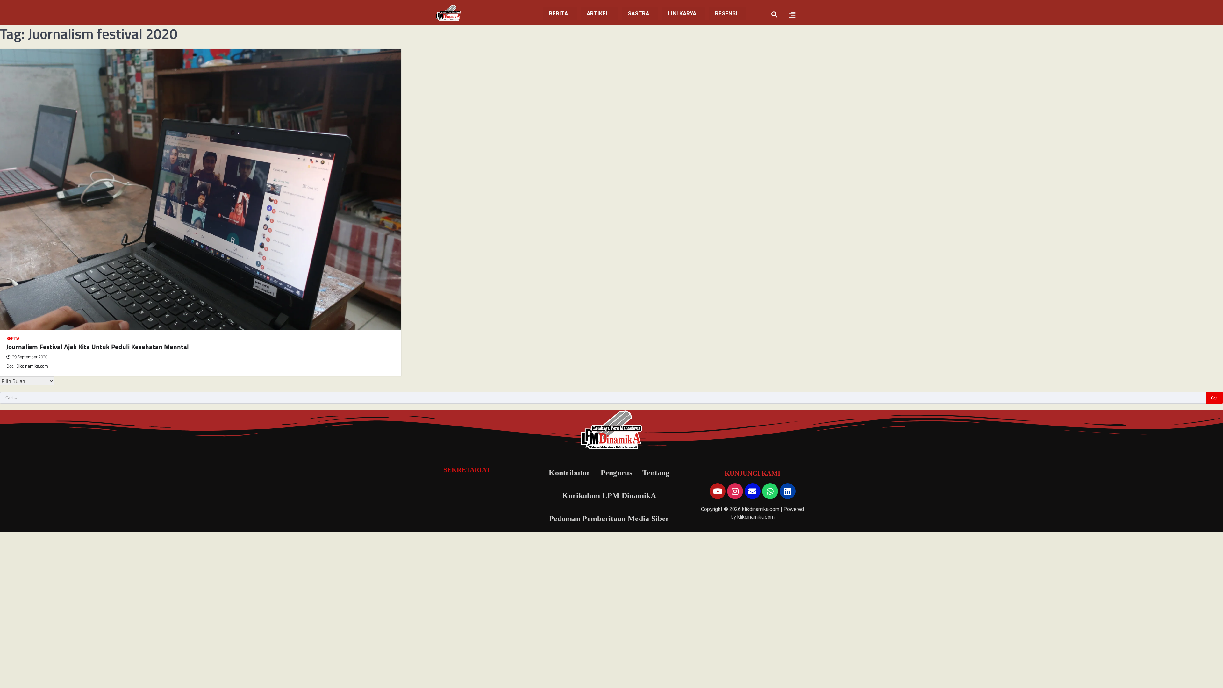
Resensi (723, 13)
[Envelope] (753, 491)
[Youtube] (718, 491)
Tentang (655, 473)
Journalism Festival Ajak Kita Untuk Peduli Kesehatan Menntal (97, 346)
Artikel (586, 13)
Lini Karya (676, 13)
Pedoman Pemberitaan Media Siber (609, 518)
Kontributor (569, 473)
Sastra (629, 13)
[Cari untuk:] (603, 398)
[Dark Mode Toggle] (1205, 670)
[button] (547, 13)
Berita (544, 13)
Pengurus (616, 473)
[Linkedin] (788, 491)
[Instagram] (735, 491)
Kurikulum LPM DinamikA (609, 495)
